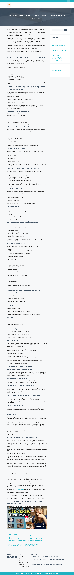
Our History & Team (23, 562)
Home (28, 4)
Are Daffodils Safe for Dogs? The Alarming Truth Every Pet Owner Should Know (59, 50)
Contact (54, 4)
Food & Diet (42, 4)
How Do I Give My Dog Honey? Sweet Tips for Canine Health (44, 556)
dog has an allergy (20, 489)
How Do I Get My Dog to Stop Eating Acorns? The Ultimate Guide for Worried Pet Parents (59, 59)
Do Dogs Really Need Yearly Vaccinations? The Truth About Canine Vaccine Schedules (23, 544)
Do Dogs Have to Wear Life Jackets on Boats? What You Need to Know (21, 545)
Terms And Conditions (24, 566)
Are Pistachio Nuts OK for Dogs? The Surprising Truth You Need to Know (59, 46)
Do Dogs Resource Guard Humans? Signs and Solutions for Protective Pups (26, 538)
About (48, 4)
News (20, 560)
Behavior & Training (11, 543)
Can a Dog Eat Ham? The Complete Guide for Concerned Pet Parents (46, 564)
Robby (40, 18)
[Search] (65, 30)
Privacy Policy (62, 4)
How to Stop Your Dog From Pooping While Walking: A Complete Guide (25, 540)
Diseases (34, 4)
